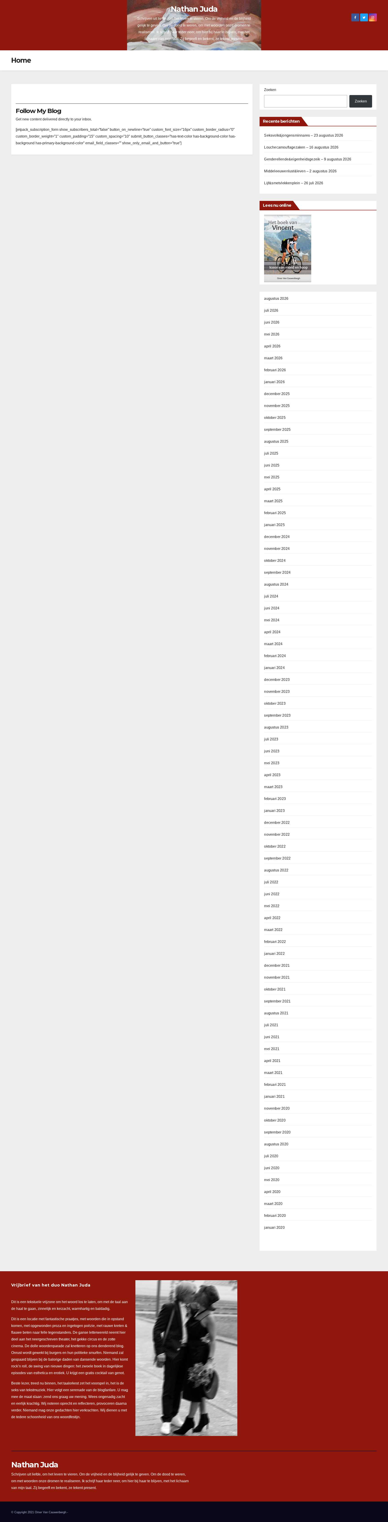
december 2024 (277, 537)
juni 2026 (271, 322)
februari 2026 (275, 370)
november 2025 (277, 406)
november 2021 (277, 977)
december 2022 (277, 822)
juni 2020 (271, 1168)
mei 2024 (271, 620)
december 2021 (277, 965)
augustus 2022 (276, 870)
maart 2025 (273, 501)
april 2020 (272, 1192)
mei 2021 (271, 1049)
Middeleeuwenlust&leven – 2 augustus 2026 (300, 171)
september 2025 (277, 429)
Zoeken (270, 90)
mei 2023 (271, 763)
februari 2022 (275, 942)
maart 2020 (273, 1204)
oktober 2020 (274, 1120)
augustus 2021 (276, 1013)
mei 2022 (271, 906)
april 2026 (272, 346)
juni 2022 (271, 894)
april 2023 (272, 775)
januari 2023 (274, 811)
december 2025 (277, 394)
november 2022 (277, 834)
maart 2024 (273, 644)
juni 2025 (271, 465)
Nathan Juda (194, 9)
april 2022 (272, 918)
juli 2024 (271, 596)
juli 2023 (271, 739)
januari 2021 (274, 1096)
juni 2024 (271, 608)
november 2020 (277, 1108)
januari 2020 (274, 1227)
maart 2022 (273, 930)
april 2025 (272, 489)
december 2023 (277, 680)
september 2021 (277, 1001)
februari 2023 (275, 799)
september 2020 (277, 1132)
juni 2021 (271, 1037)
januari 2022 (274, 953)
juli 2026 (271, 310)
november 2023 (277, 691)
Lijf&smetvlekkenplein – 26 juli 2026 (293, 183)
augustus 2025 (276, 441)
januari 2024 (274, 668)
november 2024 (277, 549)
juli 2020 (271, 1156)
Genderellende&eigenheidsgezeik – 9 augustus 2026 (307, 159)
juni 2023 (271, 751)
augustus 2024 (276, 584)
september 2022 (277, 858)
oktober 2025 (274, 418)
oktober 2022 (274, 846)
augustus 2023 (276, 727)
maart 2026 (273, 358)
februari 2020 (275, 1216)
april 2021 (272, 1061)
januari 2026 (274, 382)
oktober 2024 (274, 560)
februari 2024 (275, 656)
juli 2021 (271, 1025)
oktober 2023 (274, 703)
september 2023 (277, 715)
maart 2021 (273, 1073)
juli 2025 (271, 453)
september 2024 (277, 572)
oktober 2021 (274, 989)
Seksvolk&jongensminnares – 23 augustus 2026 (303, 135)
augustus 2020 (276, 1144)
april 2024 (272, 632)
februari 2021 (275, 1085)
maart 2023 (273, 787)
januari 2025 (274, 525)
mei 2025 (271, 477)
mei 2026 (271, 334)
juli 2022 (271, 882)
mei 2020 (271, 1180)
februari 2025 (275, 513)
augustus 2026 (276, 298)
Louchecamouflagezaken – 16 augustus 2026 (301, 147)
